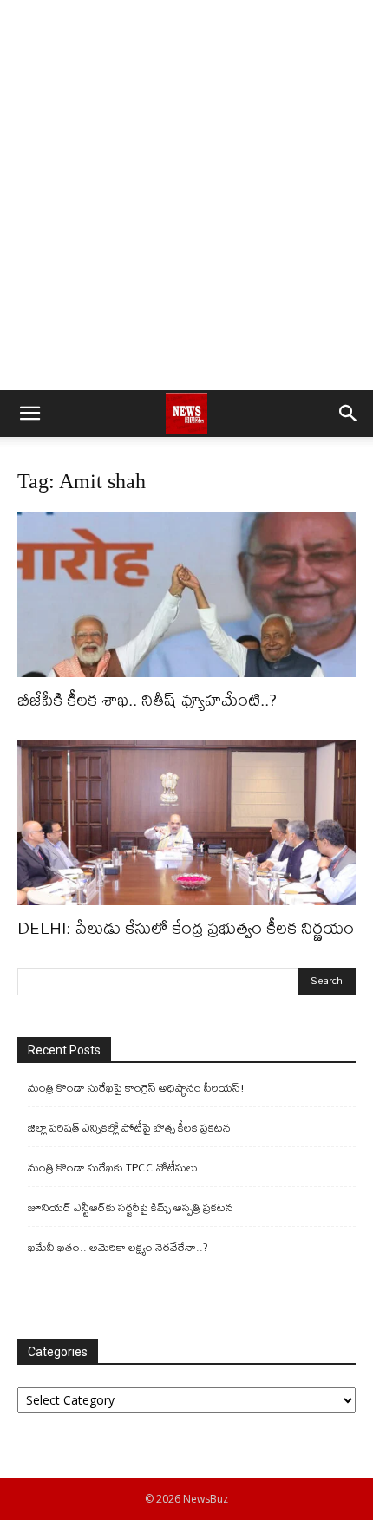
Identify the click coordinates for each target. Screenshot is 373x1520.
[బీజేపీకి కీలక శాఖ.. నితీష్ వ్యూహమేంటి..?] (186, 594)
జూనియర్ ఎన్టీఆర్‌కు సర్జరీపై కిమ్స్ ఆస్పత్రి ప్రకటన (130, 1207)
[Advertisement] (186, 195)
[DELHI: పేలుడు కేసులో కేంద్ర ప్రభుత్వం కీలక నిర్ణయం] (186, 822)
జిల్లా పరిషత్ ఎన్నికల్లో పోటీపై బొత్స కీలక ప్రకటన (129, 1128)
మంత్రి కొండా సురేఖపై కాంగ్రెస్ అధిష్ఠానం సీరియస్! (136, 1088)
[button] (29, 413)
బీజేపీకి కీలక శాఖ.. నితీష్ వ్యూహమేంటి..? (147, 699)
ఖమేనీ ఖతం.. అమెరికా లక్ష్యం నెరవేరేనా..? (118, 1247)
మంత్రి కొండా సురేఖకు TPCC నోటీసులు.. (116, 1167)
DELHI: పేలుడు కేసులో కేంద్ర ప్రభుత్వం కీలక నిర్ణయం (185, 927)
